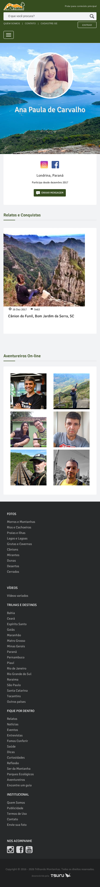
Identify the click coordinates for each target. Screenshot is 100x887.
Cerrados (13, 572)
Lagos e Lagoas (17, 538)
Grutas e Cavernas (19, 544)
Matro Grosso (16, 641)
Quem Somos (16, 803)
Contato (12, 819)
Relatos (12, 719)
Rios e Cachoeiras (19, 527)
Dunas (11, 561)
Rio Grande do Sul (19, 674)
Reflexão (13, 763)
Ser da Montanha (18, 769)
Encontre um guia (19, 785)
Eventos (12, 730)
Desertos (13, 566)
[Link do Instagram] (44, 164)
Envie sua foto (17, 825)
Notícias (12, 724)
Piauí (10, 663)
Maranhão (14, 635)
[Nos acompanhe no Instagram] (10, 849)
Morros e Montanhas (21, 522)
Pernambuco (15, 657)
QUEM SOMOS (11, 23)
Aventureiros (16, 780)
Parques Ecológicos (20, 774)
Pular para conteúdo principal (81, 6)
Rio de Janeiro (16, 668)
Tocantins (14, 696)
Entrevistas (15, 735)
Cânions (12, 549)
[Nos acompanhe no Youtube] (29, 849)
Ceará (11, 619)
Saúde (11, 746)
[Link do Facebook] (55, 164)
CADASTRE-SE (49, 23)
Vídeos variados (17, 596)
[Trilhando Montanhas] (14, 6)
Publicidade (15, 808)
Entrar (87, 25)
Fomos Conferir (17, 741)
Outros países (16, 702)
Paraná (12, 652)
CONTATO (30, 23)
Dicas (11, 752)
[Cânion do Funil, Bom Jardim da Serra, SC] (44, 268)
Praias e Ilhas (16, 533)
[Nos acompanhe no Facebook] (19, 849)
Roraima (12, 679)
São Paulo (14, 685)
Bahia (11, 613)
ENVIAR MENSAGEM (52, 192)
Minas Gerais (16, 646)
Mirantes (13, 555)
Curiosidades (16, 758)
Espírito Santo (17, 624)
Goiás (11, 630)
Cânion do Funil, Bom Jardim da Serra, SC (41, 316)
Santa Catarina (17, 691)
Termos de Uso (17, 814)
